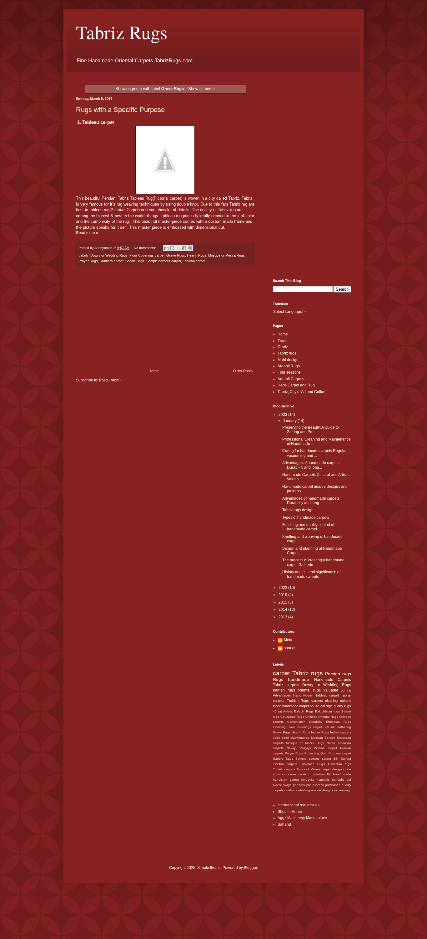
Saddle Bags (134, 261)
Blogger (250, 867)
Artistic (288, 711)
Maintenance (299, 737)
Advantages (282, 695)
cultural (345, 700)
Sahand (284, 824)
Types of (303, 769)
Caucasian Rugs (292, 716)
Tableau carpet (194, 261)
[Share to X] (178, 248)
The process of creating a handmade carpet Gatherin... (313, 562)
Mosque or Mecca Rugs (226, 255)
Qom (323, 753)
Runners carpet (111, 261)
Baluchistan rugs (327, 711)
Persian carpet (325, 748)
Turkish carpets (284, 769)
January (290, 421)
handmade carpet (295, 706)
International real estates (298, 805)
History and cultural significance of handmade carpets (311, 574)
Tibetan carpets (285, 764)
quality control (294, 790)
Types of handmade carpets (305, 517)
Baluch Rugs (303, 711)
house (314, 706)
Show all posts (201, 88)
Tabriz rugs (287, 353)
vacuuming (342, 790)
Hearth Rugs (196, 255)
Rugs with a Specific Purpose (120, 110)
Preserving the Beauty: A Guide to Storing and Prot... (310, 429)
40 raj (277, 711)
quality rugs (342, 706)
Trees (282, 341)
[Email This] (166, 248)
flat (329, 774)
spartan (290, 648)
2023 (283, 414)
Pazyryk (305, 748)
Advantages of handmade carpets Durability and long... (310, 465)
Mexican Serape (323, 737)
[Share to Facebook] (184, 248)
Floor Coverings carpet (146, 255)
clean (292, 774)
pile (308, 785)
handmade (298, 679)
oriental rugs (309, 690)
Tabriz (283, 347)
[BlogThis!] (172, 248)
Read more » (87, 233)
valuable (331, 690)
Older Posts (243, 371)
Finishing (279, 727)
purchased (332, 785)
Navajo (292, 748)
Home (153, 371)
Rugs (278, 679)
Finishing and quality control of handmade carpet (308, 527)
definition (318, 774)
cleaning (331, 700)
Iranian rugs (284, 690)
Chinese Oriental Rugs (321, 716)
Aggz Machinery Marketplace (302, 818)
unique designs (322, 790)
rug (307, 790)
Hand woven (303, 695)
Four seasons (289, 372)
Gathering (344, 727)
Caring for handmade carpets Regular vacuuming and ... (314, 453)
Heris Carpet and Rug (296, 385)
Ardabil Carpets (291, 379)
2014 (283, 609)
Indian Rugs (320, 732)
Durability (315, 721)
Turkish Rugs (298, 700)
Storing (346, 758)
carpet (281, 673)
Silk (335, 758)
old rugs (326, 706)
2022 (283, 587)
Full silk (329, 727)
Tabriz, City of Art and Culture (302, 392)
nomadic (338, 779)
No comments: (145, 248)
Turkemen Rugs (312, 764)
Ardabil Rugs (289, 366)
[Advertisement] (165, 317)
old (349, 779)
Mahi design (288, 360)
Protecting (311, 753)
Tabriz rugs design (298, 510)
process (318, 785)
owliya (287, 785)
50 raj (346, 690)
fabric (277, 706)
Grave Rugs (175, 255)
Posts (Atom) (110, 380)
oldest (277, 785)
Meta (288, 640)
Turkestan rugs (339, 764)
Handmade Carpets (332, 679)
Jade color (281, 737)
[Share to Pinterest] (190, 248)
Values (315, 769)
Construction (296, 721)
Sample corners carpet (163, 261)
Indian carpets (340, 732)
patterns (299, 785)
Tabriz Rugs (121, 31)
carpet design (332, 769)
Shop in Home (290, 811)
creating (303, 774)
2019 (283, 595)
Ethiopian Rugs (338, 721)
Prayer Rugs (88, 261)
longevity (307, 779)
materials (323, 779)
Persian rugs (338, 673)
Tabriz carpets (286, 685)
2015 (283, 602)
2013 (283, 617)
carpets (317, 700)
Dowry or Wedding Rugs (109, 255)
